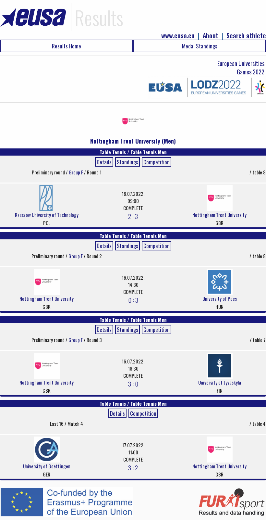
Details (104, 162)
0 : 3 (133, 299)
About (210, 36)
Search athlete (246, 36)
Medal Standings (199, 46)
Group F (76, 172)
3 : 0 (133, 383)
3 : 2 (133, 467)
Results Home (66, 46)
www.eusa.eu (178, 36)
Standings (127, 162)
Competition (156, 162)
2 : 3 (133, 216)
